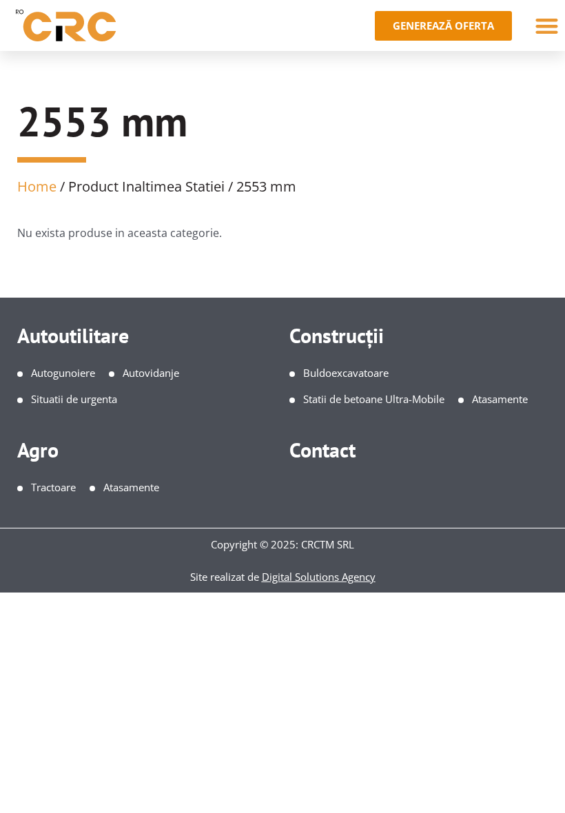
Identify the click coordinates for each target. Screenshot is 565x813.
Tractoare (53, 487)
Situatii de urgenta (74, 399)
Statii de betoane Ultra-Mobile (373, 399)
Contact (322, 449)
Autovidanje (151, 373)
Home (36, 186)
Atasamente (500, 399)
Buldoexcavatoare (346, 373)
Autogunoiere (63, 373)
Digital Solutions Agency (319, 577)
